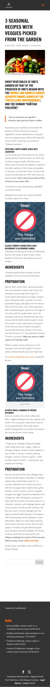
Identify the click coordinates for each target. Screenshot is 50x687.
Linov (26, 683)
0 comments (35, 45)
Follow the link (31, 540)
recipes (25, 45)
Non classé (11, 583)
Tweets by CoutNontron (15, 608)
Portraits (10, 588)
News (18, 45)
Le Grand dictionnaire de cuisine (21, 357)
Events (9, 575)
